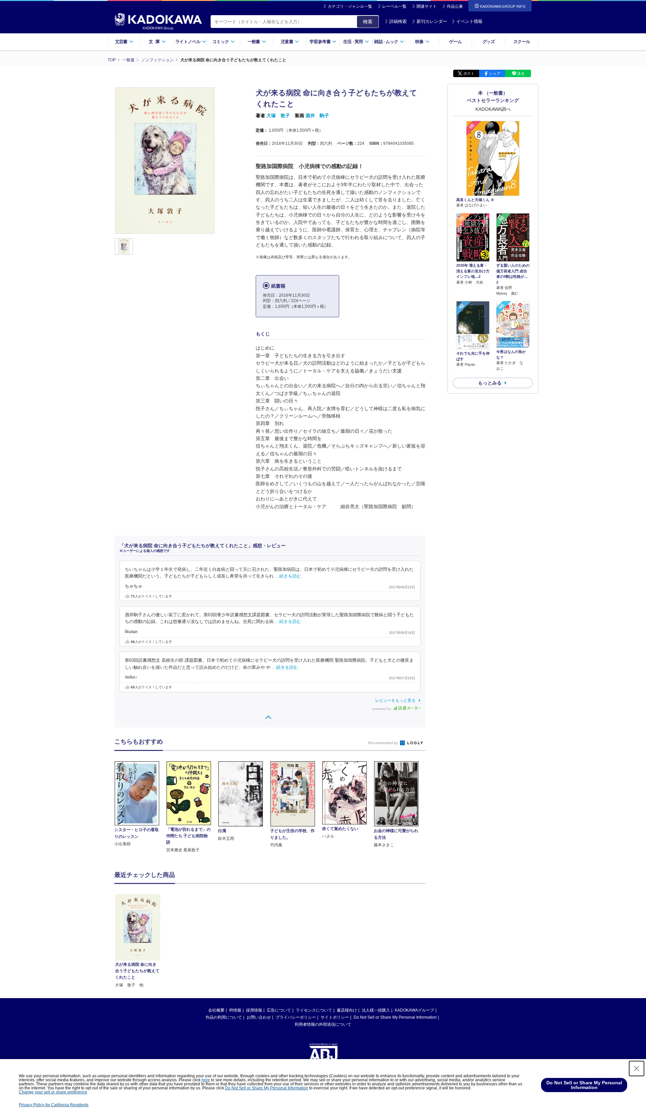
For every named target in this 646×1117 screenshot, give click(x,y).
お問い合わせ (259, 1017)
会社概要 (216, 1010)
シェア (494, 73)
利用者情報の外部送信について (323, 1024)
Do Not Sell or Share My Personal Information (395, 1017)
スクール (521, 41)
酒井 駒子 (317, 115)
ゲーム (455, 41)
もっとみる (490, 383)
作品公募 (455, 6)
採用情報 (254, 1010)
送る (521, 73)
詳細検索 (398, 21)
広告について (279, 1010)
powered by (382, 709)
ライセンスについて (314, 1010)
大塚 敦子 (278, 115)
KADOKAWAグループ (414, 1010)
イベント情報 (469, 21)
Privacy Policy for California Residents (53, 1105)
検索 (367, 21)
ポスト (468, 73)
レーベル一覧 (394, 6)
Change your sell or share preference (53, 1092)
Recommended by (383, 743)
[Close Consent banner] (636, 1068)
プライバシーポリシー (296, 1017)
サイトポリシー (335, 1017)
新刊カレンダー (432, 21)
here (206, 1080)
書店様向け (347, 1010)
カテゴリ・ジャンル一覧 (350, 6)
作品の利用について (224, 1017)
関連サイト (427, 6)
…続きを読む (288, 576)
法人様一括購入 (376, 1010)
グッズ (488, 41)
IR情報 (235, 1010)
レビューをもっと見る (395, 700)
